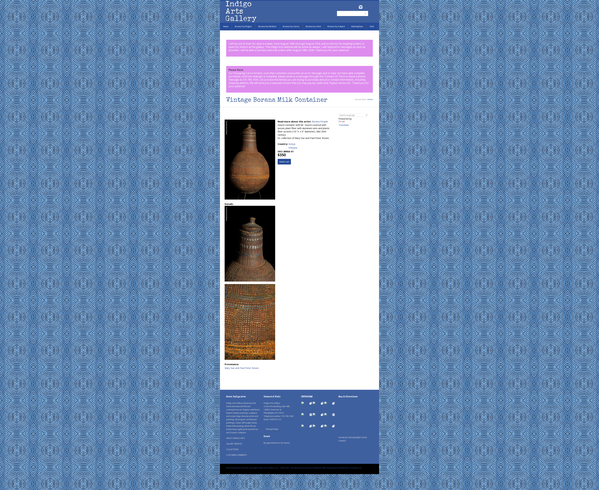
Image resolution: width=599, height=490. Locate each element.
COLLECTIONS (232, 449)
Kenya (292, 143)
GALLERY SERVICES (234, 443)
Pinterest (365, 7)
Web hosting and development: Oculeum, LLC (342, 467)
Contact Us (331, 76)
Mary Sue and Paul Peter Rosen (242, 367)
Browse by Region (243, 26)
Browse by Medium (267, 26)
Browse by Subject (336, 26)
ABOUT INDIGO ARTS (235, 438)
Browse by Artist (313, 26)
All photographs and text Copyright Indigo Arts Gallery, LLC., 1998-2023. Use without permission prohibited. (273, 467)
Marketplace (357, 26)
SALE (372, 26)
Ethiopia (293, 147)
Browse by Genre (291, 26)
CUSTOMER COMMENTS (236, 455)
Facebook (356, 7)
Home (370, 99)
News (226, 26)
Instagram (360, 7)
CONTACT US (275, 419)
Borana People (320, 121)
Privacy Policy (272, 429)
